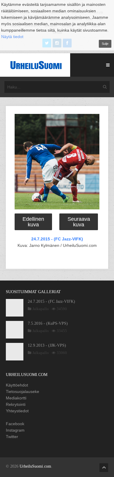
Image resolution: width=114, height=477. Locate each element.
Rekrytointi (15, 404)
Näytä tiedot (12, 36)
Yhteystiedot (17, 410)
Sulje (105, 43)
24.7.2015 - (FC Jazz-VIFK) (57, 239)
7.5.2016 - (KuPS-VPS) (48, 323)
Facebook (15, 423)
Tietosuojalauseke (22, 391)
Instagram (15, 430)
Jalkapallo (40, 309)
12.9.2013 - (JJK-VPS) (47, 345)
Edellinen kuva (33, 221)
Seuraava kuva (79, 221)
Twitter (12, 436)
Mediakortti (16, 398)
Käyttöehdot (17, 385)
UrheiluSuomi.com (35, 466)
